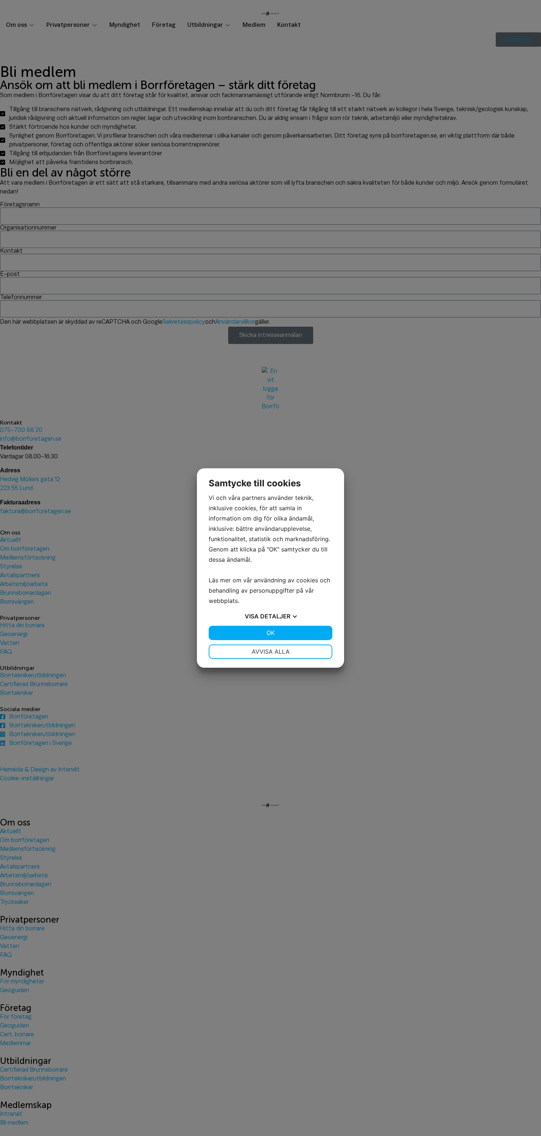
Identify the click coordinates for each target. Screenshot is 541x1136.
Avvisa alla (271, 651)
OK (270, 632)
